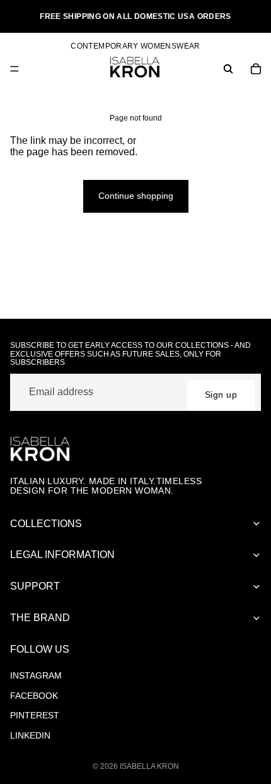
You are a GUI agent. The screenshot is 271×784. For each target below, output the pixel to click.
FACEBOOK (34, 696)
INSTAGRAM (36, 675)
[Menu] (14, 68)
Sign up (221, 394)
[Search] (228, 69)
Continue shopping (135, 196)
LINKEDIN (30, 735)
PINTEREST (34, 715)
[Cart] (256, 69)
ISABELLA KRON (149, 766)
